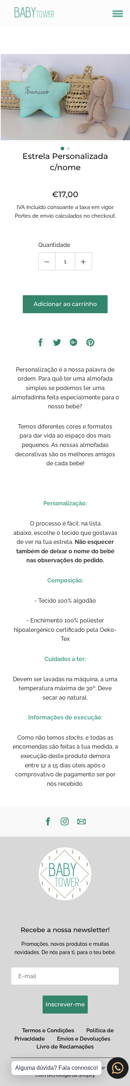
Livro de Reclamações (65, 1046)
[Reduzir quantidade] (47, 261)
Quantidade (54, 244)
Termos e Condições (48, 1030)
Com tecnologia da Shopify (65, 1075)
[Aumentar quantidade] (83, 261)
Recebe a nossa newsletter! (65, 930)
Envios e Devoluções (83, 1039)
